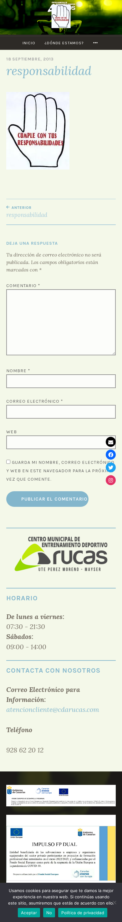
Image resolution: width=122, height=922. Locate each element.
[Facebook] (111, 455)
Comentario (23, 285)
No (49, 912)
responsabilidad (26, 211)
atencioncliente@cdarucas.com (52, 709)
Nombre (18, 370)
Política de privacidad (82, 912)
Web (11, 432)
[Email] (111, 442)
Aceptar (29, 912)
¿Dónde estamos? (64, 43)
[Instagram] (111, 480)
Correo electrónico (34, 401)
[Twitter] (111, 468)
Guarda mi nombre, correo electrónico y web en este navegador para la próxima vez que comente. (60, 471)
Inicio (29, 43)
